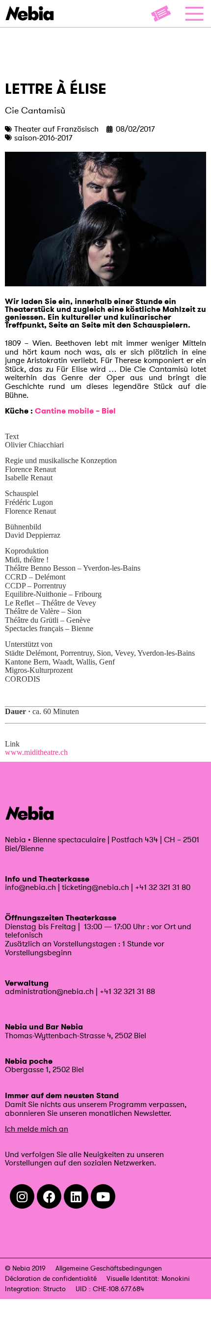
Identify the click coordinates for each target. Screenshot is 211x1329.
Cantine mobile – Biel (75, 411)
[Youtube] (103, 1196)
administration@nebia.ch (49, 991)
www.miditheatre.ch (36, 752)
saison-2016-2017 (43, 137)
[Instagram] (22, 1196)
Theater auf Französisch (56, 129)
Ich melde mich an (36, 1129)
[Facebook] (49, 1196)
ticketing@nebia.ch (95, 887)
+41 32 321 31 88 (127, 991)
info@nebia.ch (30, 887)
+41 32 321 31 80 (162, 887)
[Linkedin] (76, 1196)
